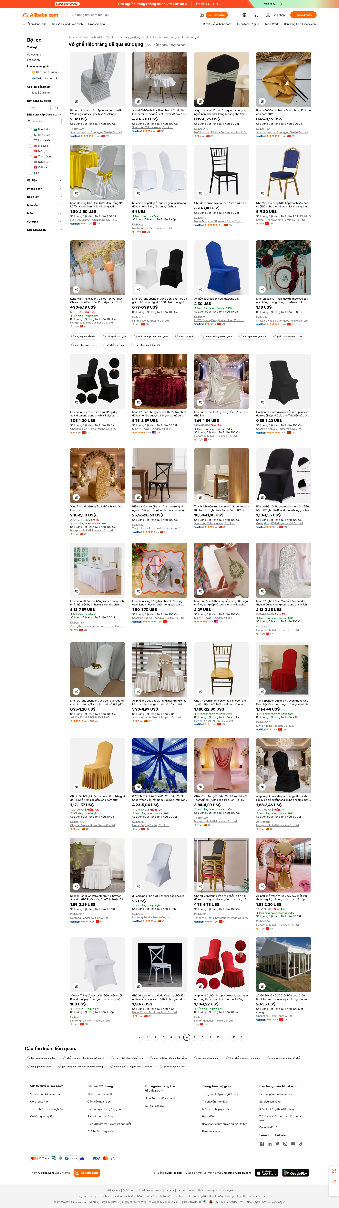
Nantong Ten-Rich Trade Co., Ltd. (152, 228)
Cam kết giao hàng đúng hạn (104, 1109)
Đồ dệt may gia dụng (128, 37)
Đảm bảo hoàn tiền (99, 1101)
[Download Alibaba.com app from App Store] (266, 1173)
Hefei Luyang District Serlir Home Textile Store (221, 132)
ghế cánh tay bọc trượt (290, 336)
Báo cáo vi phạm (212, 1131)
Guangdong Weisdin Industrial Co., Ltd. (279, 523)
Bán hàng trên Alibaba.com (275, 1094)
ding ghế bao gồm (41, 1066)
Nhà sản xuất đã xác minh (160, 1098)
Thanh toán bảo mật (99, 1094)
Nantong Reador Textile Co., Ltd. (89, 917)
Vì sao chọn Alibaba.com (45, 1094)
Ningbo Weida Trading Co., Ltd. (150, 320)
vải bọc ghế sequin (208, 1058)
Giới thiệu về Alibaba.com (46, 1085)
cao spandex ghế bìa (254, 336)
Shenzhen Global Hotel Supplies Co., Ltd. (156, 717)
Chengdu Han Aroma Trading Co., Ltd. (93, 428)
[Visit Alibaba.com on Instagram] (285, 1143)
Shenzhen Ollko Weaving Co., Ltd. (152, 127)
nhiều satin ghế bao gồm (218, 336)
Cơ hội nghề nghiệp (42, 1116)
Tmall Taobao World (150, 1190)
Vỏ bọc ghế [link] (193, 37)
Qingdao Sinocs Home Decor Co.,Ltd (92, 825)
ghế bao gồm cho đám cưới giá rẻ (85, 1058)
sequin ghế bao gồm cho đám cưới (133, 1066)
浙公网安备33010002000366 (233, 1202)
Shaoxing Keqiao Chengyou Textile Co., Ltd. (96, 132)
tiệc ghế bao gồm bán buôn (245, 1058)
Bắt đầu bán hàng (270, 1101)
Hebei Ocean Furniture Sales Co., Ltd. (154, 1012)
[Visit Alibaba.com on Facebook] (261, 1143)
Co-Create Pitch (40, 1101)
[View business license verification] (205, 1202)
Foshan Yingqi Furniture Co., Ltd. (213, 720)
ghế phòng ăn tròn (85, 345)
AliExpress (113, 1190)
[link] (334, 1171)
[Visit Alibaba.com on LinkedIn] (269, 1143)
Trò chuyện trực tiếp (214, 1101)
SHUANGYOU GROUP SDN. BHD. (152, 428)
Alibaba (73, 37)
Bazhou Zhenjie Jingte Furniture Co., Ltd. (280, 219)
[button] (201, 15)
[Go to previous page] (139, 1037)
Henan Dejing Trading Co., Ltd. (150, 825)
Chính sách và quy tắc (100, 1131)
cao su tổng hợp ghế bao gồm (170, 1058)
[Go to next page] (241, 1037)
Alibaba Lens (46, 1172)
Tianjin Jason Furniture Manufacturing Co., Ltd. (159, 528)
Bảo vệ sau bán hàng (100, 1116)
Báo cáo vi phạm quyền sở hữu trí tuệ (224, 1123)
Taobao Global (185, 1190)
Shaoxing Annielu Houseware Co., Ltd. (279, 428)
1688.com (129, 1190)
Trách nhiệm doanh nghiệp (46, 1109)
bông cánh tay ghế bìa (43, 1058)
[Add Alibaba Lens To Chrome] (87, 1173)
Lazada (169, 1190)
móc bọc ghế (186, 336)
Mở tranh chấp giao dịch (216, 1109)
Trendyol (211, 1190)
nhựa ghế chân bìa (85, 336)
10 (218, 1037)
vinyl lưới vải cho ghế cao (129, 1058)
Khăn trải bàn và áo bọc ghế (163, 37)
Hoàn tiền (208, 1116)
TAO (200, 1190)
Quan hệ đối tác (269, 1127)
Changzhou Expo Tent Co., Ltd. (274, 1015)
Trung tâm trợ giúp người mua (220, 1094)
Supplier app (173, 1172)
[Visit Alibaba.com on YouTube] (293, 1143)
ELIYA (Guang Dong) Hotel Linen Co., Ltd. (219, 320)
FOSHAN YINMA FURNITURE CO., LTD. (93, 219)
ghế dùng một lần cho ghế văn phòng (82, 1066)
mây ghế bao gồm (117, 336)
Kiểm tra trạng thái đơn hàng (276, 1109)
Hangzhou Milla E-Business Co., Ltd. (91, 322)
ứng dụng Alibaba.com (236, 1172)
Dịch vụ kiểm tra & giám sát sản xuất (109, 1123)
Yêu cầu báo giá (154, 1105)
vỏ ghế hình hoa (115, 345)
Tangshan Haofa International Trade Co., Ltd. (221, 917)
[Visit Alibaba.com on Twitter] (277, 1143)
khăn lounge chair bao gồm (153, 336)
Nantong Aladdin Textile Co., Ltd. (213, 1020)
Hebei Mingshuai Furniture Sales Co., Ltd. (219, 221)
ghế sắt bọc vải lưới (174, 1066)
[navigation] (44, 537)
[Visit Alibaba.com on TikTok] (301, 1143)
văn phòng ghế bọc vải (147, 345)
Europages (226, 1190)
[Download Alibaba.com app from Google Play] (295, 1173)
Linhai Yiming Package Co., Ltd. (275, 725)
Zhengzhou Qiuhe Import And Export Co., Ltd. (97, 626)
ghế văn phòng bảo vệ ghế (285, 1058)
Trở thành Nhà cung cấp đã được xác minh (281, 1118)
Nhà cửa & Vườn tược (96, 37)
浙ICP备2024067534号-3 (269, 1202)
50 (233, 1037)
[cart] (257, 15)
